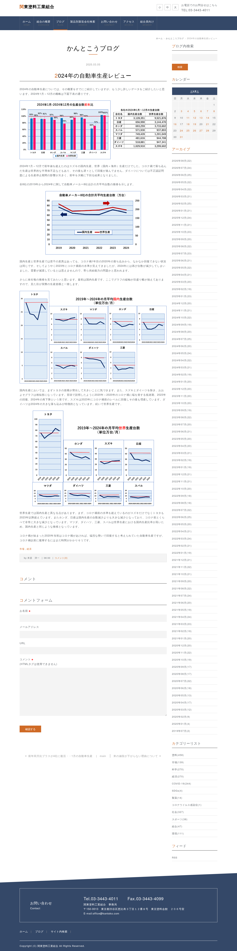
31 (181, 137)
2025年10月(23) (182, 232)
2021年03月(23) (182, 624)
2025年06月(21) (182, 260)
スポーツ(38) (180, 819)
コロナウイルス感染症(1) (187, 805)
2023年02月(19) (182, 460)
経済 (29, 548)
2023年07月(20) (182, 424)
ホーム (27, 23)
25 (188, 130)
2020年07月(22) (182, 681)
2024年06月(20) (182, 346)
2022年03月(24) (182, 538)
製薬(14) (177, 797)
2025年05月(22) (182, 267)
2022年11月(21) (182, 481)
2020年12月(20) (182, 645)
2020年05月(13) (182, 695)
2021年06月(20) (182, 602)
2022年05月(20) (182, 524)
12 (194, 117)
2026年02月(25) (182, 203)
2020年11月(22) (182, 652)
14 (207, 117)
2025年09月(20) (182, 239)
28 (207, 130)
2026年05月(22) (182, 182)
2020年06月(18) (182, 688)
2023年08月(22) (182, 417)
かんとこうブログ (175, 38)
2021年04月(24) (182, 617)
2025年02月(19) (182, 289)
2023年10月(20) (182, 403)
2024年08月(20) (182, 331)
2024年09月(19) (182, 324)
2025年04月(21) (182, 274)
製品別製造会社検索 (82, 23)
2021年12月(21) (182, 560)
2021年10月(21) (182, 574)
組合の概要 (43, 23)
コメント (38, 661)
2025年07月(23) (182, 253)
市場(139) (178, 762)
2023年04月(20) (182, 446)
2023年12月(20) (182, 389)
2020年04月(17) (182, 702)
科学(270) (178, 769)
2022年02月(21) (182, 545)
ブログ (60, 23)
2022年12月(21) (182, 474)
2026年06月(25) (182, 175)
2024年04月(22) (182, 360)
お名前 (25, 611)
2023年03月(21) (182, 453)
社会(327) (178, 812)
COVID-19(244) (181, 783)
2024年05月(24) (182, 353)
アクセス (128, 23)
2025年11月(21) (182, 224)
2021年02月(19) (182, 631)
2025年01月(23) (182, 296)
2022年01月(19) (182, 552)
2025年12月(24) (182, 217)
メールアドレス (29, 627)
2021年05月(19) (182, 609)
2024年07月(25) (182, 339)
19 (194, 124)
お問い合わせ (109, 23)
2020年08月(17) (182, 674)
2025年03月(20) (182, 281)
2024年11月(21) (182, 310)
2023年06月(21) (182, 431)
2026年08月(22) (182, 160)
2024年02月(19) (182, 374)
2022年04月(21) (182, 531)
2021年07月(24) (182, 595)
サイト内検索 (59, 931)
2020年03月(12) (182, 709)
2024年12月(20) (182, 303)
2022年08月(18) (182, 503)
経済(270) (178, 776)
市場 (22, 548)
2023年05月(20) (182, 438)
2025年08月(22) (182, 246)
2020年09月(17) (182, 666)
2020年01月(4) (181, 723)
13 (201, 117)
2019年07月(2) (181, 731)
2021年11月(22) (182, 567)
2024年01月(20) (182, 381)
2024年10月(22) (182, 317)
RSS (174, 857)
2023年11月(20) (182, 396)
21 (207, 124)
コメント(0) (61, 557)
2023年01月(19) (182, 467)
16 (175, 124)
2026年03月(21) (182, 196)
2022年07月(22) (182, 510)
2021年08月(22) (182, 588)
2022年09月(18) (182, 495)
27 (201, 130)
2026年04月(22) (182, 189)
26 (194, 130)
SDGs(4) (177, 790)
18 (188, 124)
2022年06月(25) (182, 517)
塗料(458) (178, 755)
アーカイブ (181, 148)
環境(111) (178, 833)
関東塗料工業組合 (37, 6)
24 (181, 130)
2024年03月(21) (182, 367)
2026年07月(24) (182, 167)
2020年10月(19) (182, 659)
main (103, 756)
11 (188, 117)
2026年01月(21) (182, 210)
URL (22, 643)
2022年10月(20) (182, 488)
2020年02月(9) (181, 716)
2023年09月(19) (182, 410)
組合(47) (177, 826)
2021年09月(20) (182, 581)
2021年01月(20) (182, 638)
